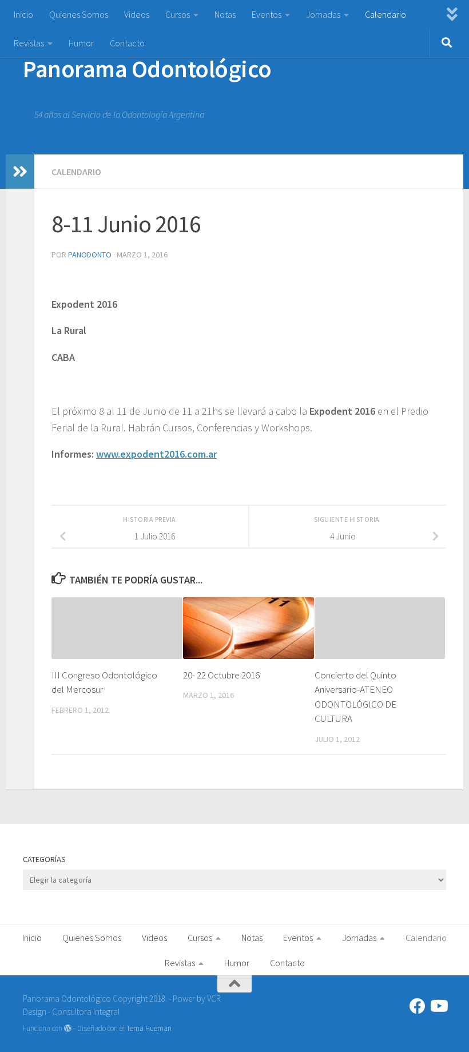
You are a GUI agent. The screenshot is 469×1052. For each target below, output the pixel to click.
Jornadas (323, 14)
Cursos (177, 14)
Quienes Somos (78, 14)
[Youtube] (438, 1006)
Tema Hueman (149, 1028)
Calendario (385, 14)
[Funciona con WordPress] (67, 1028)
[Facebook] (418, 1006)
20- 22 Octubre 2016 (221, 675)
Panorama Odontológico (147, 69)
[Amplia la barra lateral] (20, 171)
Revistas (29, 43)
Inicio (23, 14)
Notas (225, 14)
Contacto (127, 43)
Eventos (266, 14)
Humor (81, 43)
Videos (136, 14)
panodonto (90, 254)
